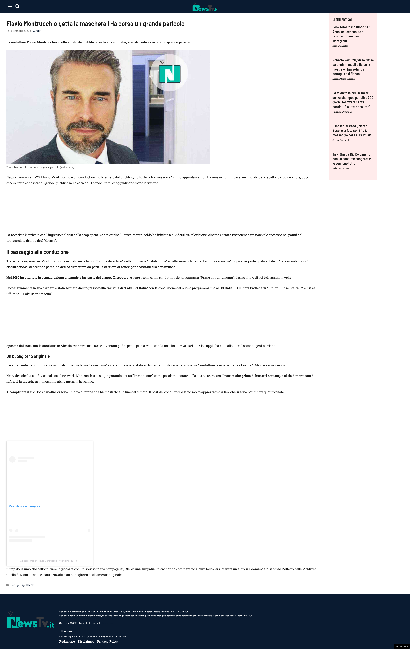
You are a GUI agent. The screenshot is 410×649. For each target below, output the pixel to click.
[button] (17, 6)
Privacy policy (108, 641)
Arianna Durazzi (341, 168)
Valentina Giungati (342, 111)
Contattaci (107, 622)
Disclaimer (86, 641)
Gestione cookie (401, 646)
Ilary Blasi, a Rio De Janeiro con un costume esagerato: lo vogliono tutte (351, 158)
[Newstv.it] (205, 6)
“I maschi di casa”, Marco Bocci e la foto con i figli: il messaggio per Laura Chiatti (352, 130)
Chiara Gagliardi (340, 139)
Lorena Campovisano (343, 78)
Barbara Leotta (340, 45)
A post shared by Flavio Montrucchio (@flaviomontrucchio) (49, 560)
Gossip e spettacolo (22, 585)
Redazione (67, 641)
